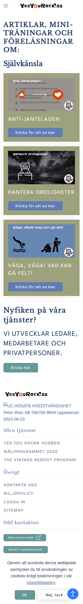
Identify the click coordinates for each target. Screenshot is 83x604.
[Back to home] (41, 6)
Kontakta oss (20, 484)
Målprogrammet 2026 (31, 451)
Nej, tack (54, 594)
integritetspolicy (41, 582)
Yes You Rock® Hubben (32, 442)
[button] (5, 6)
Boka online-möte (21, 537)
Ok (24, 594)
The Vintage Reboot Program (40, 459)
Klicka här (20, 367)
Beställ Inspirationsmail (25, 549)
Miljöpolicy (18, 493)
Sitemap (13, 510)
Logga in (14, 501)
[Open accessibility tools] (72, 593)
